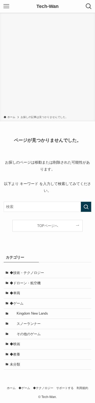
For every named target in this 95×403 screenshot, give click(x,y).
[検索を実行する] (86, 207)
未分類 (15, 364)
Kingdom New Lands (32, 313)
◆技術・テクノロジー (27, 273)
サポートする (65, 388)
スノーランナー (25, 324)
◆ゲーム (16, 303)
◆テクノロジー (43, 388)
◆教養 (15, 354)
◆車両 (15, 293)
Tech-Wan (47, 6)
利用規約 (82, 388)
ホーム (11, 388)
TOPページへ (47, 226)
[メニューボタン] (6, 6)
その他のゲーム (29, 334)
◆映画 (15, 344)
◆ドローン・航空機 (25, 283)
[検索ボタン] (88, 6)
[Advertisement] (47, 64)
